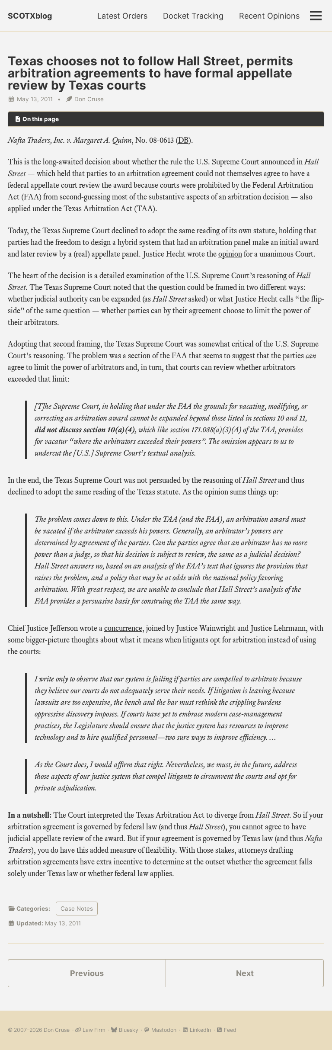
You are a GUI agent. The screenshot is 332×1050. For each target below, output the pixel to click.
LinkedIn (199, 1030)
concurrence (123, 628)
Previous (87, 973)
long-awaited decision (77, 162)
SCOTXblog (30, 15)
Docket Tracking (193, 15)
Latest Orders (122, 15)
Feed (229, 1030)
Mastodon (163, 1030)
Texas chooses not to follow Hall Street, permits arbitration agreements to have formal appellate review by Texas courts (150, 73)
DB (183, 140)
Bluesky (128, 1030)
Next (245, 973)
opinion (230, 254)
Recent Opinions (269, 15)
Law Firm (93, 1030)
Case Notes (77, 908)
